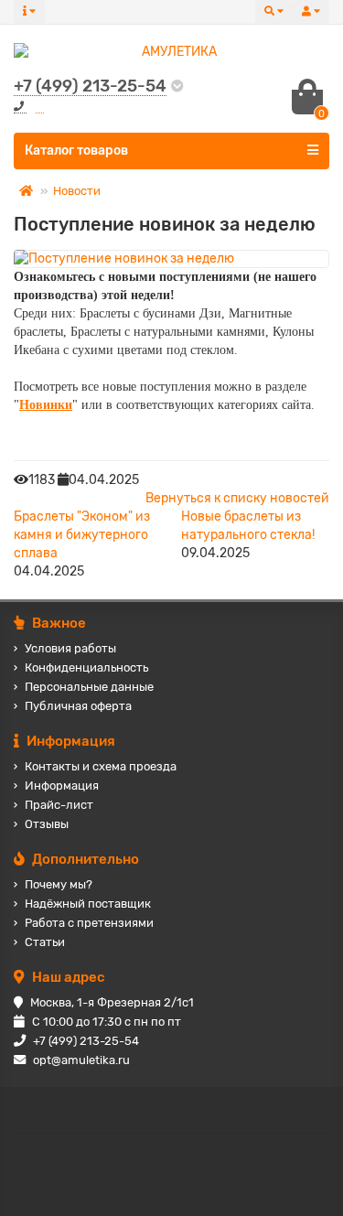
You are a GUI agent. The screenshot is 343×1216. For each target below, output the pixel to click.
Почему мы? (58, 884)
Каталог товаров (76, 150)
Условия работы (70, 648)
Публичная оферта (78, 706)
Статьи (45, 942)
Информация (62, 785)
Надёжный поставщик (88, 903)
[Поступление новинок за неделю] (171, 259)
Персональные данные (89, 687)
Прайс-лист (59, 805)
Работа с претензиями (89, 923)
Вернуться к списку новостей (237, 498)
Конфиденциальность (86, 667)
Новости (77, 191)
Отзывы (47, 824)
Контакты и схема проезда (101, 766)
